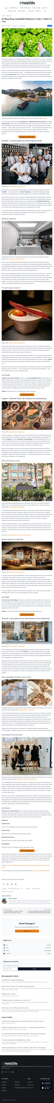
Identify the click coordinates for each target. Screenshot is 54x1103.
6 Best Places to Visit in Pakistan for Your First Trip (15, 1008)
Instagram (47, 870)
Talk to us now (27, 931)
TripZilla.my (4, 1090)
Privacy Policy (31, 1087)
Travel (3, 15)
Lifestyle (44, 7)
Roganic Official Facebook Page (16, 431)
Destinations (13, 7)
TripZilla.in (4, 1087)
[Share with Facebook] (4, 884)
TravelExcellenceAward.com (21, 1087)
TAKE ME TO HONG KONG (27, 137)
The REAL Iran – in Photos (9, 994)
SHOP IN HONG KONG (27, 850)
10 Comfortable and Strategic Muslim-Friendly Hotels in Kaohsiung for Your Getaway (24, 1033)
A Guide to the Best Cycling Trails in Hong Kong (19, 535)
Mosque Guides (12, 11)
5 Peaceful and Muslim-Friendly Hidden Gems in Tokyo (16, 1040)
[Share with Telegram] (12, 884)
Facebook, (39, 870)
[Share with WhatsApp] (8, 884)
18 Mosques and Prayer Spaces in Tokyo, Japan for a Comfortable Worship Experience (24, 1027)
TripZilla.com (4, 1082)
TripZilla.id (4, 1084)
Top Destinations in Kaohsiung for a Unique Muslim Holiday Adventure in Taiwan (23, 1021)
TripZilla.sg (17, 1084)
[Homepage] (6, 8)
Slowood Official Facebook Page (16, 646)
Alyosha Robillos (12, 898)
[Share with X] (16, 884)
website (35, 870)
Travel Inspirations (25, 7)
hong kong (8, 15)
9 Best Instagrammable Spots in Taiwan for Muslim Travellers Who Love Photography (24, 1047)
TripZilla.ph (17, 1082)
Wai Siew (44, 118)
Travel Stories (36, 7)
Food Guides (21, 11)
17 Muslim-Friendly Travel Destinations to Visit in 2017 (16, 1000)
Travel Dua (31, 11)
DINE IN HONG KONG (27, 394)
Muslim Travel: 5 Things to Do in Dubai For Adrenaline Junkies (18, 986)
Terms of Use (30, 1084)
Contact (38, 11)
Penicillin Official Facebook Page (16, 186)
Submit (34, 968)
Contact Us (30, 1082)
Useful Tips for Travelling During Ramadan (13, 980)
